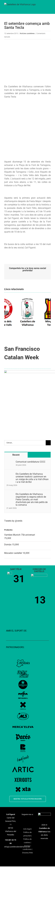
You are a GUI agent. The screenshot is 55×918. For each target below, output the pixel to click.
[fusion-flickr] (31, 824)
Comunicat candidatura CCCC (30, 461)
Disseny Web (27, 853)
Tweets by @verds (13, 520)
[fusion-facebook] (22, 819)
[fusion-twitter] (26, 819)
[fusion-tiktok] (24, 824)
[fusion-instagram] (29, 819)
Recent (15, 454)
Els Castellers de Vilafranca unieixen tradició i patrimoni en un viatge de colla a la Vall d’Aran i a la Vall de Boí (32, 478)
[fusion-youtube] (33, 819)
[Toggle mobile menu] (50, 5)
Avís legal (27, 829)
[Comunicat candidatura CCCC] (10, 462)
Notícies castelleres (27, 33)
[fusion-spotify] (27, 824)
